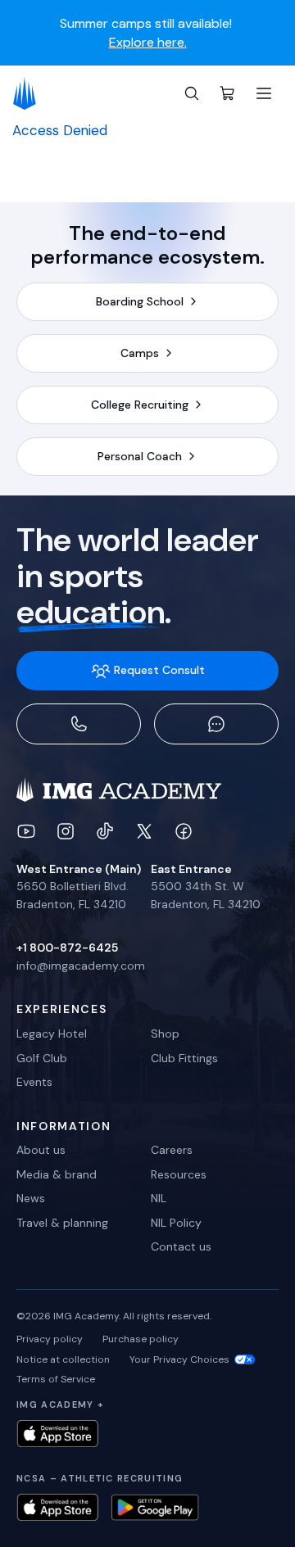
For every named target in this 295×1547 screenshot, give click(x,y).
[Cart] (228, 93)
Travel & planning (62, 1222)
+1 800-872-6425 (67, 947)
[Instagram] (65, 831)
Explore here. (148, 42)
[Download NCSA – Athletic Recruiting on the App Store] (57, 1507)
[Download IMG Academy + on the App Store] (57, 1433)
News (30, 1198)
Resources (178, 1174)
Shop (165, 1033)
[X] (144, 831)
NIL (158, 1198)
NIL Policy (176, 1222)
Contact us (181, 1246)
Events (34, 1081)
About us (41, 1149)
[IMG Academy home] (30, 93)
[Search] (192, 93)
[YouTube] (26, 831)
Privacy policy (49, 1339)
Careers (172, 1149)
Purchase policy (140, 1339)
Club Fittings (184, 1058)
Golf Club (41, 1058)
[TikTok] (105, 831)
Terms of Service (55, 1379)
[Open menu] (264, 93)
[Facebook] (183, 831)
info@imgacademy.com (80, 965)
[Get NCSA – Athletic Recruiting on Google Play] (155, 1507)
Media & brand (56, 1174)
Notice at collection (63, 1359)
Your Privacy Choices (179, 1359)
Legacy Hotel (51, 1033)
